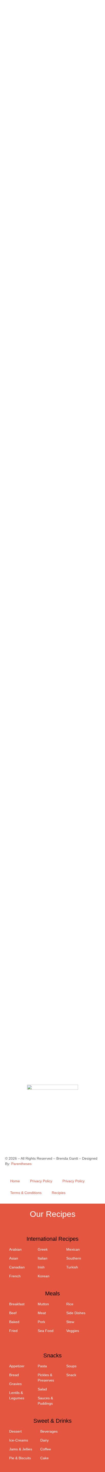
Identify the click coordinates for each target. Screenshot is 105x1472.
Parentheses (21, 1164)
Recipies (58, 1193)
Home (15, 1181)
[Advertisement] (52, 1027)
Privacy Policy (41, 1181)
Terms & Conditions (26, 1193)
